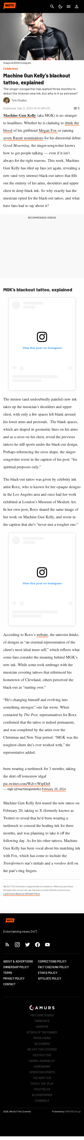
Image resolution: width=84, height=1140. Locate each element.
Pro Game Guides (42, 1015)
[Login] (77, 6)
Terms (7, 972)
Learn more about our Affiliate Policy (21, 893)
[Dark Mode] (60, 6)
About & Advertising (18, 961)
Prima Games (42, 1038)
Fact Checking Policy (53, 967)
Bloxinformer (42, 1095)
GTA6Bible (42, 1100)
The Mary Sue (42, 1078)
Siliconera (42, 1043)
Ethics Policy (47, 972)
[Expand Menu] (68, 6)
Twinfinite (42, 1021)
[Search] (52, 6)
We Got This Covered (42, 1049)
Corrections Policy (52, 961)
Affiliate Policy (49, 978)
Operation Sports (42, 1072)
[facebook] (37, 944)
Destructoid (42, 1055)
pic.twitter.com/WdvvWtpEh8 (26, 783)
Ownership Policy (16, 967)
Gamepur (42, 1026)
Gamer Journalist (42, 1061)
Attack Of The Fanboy (42, 1032)
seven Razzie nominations (23, 137)
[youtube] (47, 944)
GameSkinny (42, 1066)
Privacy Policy (13, 978)
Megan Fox (48, 130)
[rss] (7, 944)
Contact (9, 984)
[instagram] (17, 944)
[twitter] (27, 944)
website (42, 634)
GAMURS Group (73, 1111)
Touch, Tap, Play (42, 1083)
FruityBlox (42, 1089)
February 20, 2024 (54, 789)
